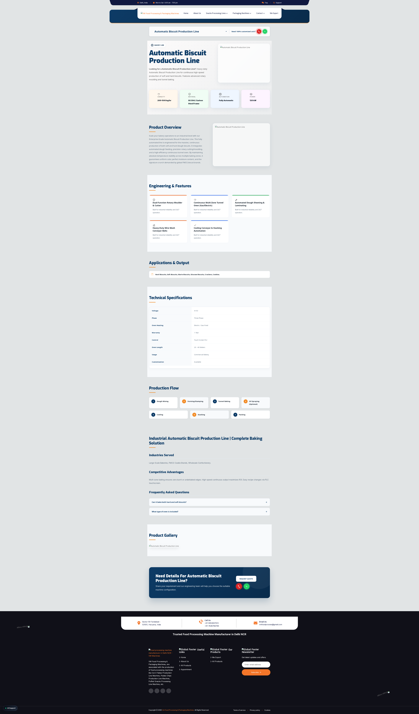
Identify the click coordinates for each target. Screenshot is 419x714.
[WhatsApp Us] (247, 586)
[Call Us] (259, 31)
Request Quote (246, 579)
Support (279, 3)
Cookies (267, 710)
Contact (259, 13)
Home (186, 13)
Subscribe (255, 672)
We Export (274, 13)
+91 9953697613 (212, 623)
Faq (266, 3)
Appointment (186, 669)
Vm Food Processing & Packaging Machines (178, 710)
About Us (197, 13)
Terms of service (239, 710)
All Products (186, 665)
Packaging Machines (241, 13)
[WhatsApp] (265, 31)
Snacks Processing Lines (216, 13)
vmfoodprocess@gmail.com (270, 624)
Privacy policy (255, 710)
